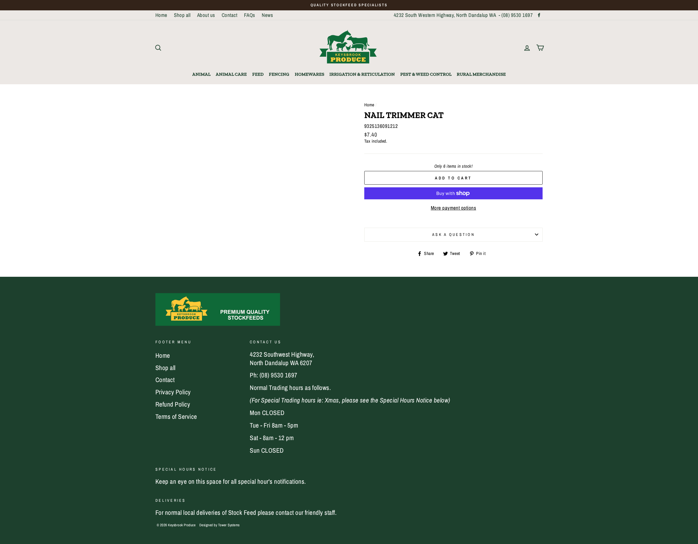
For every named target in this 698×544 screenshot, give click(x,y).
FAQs (249, 15)
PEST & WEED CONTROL (426, 74)
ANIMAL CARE (231, 74)
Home (161, 15)
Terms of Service (176, 416)
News (267, 15)
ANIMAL (201, 74)
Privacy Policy (173, 391)
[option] (349, 5)
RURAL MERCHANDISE (481, 74)
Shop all (182, 15)
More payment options (453, 208)
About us (206, 15)
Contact (229, 15)
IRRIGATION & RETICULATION (362, 74)
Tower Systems (229, 524)
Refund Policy (172, 404)
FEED (258, 74)
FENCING (279, 74)
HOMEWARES (309, 74)
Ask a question (453, 234)
